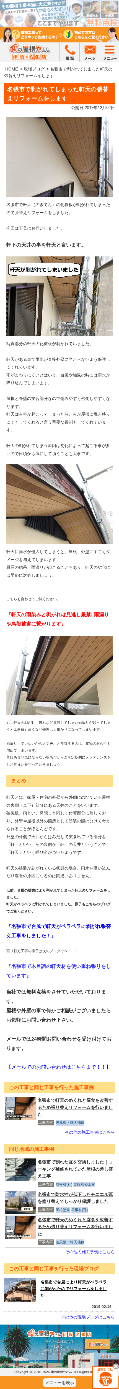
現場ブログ (34, 69)
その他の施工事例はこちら (90, 1132)
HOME (11, 69)
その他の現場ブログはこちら (88, 1317)
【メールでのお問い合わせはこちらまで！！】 (58, 1067)
